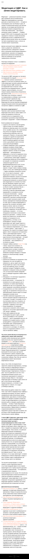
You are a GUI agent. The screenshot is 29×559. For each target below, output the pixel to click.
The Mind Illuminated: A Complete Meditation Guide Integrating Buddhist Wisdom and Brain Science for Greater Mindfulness (15, 523)
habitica (10, 341)
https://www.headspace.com (10, 488)
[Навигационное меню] (2, 2)
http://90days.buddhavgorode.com (12, 509)
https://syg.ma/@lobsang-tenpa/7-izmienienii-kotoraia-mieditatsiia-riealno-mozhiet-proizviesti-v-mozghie (15, 67)
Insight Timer (21, 244)
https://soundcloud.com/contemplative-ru (13, 516)
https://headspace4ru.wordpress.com (12, 497)
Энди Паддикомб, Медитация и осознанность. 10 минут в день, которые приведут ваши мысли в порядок (14, 504)
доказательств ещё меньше (19, 93)
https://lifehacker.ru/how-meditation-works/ (14, 70)
